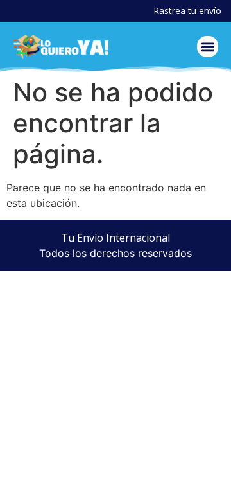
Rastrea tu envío (187, 10)
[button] (207, 46)
